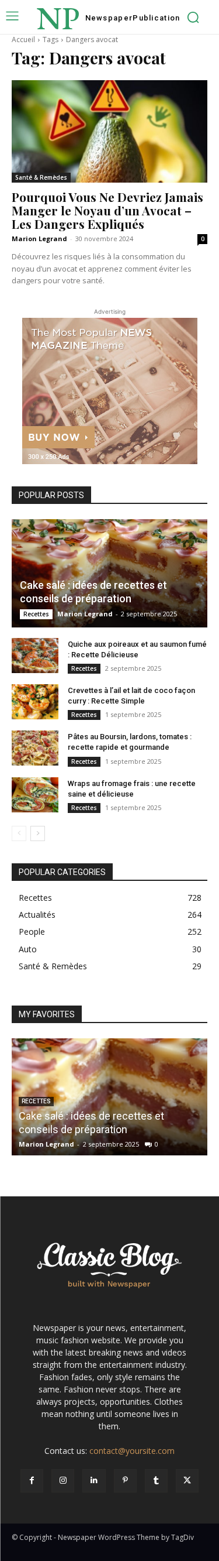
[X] (187, 1480)
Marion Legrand (39, 238)
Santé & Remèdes (41, 177)
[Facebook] (31, 1480)
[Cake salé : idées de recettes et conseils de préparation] (109, 573)
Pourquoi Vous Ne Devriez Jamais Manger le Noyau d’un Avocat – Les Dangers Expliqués (107, 210)
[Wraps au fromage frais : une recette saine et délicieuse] (35, 794)
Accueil (23, 39)
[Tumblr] (156, 1480)
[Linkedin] (93, 1480)
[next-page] (37, 833)
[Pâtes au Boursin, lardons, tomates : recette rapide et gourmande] (35, 748)
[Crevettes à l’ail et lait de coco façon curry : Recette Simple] (35, 701)
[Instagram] (62, 1480)
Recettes (36, 614)
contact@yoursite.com (132, 1450)
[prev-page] (19, 833)
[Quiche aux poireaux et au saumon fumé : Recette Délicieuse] (35, 655)
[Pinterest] (125, 1480)
